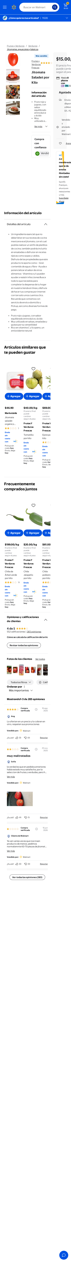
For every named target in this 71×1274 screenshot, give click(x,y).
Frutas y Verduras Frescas (36, 64)
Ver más (38, 126)
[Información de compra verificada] (36, 709)
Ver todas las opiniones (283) (27, 877)
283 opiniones (34, 631)
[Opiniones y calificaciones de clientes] (46, 618)
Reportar (44, 737)
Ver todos (40, 659)
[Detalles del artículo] (46, 224)
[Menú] (5, 7)
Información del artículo (23, 213)
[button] (9, 669)
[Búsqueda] (55, 7)
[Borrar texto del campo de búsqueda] (50, 7)
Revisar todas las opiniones (24, 645)
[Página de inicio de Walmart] (14, 7)
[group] (52, 62)
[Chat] (63, 1255)
